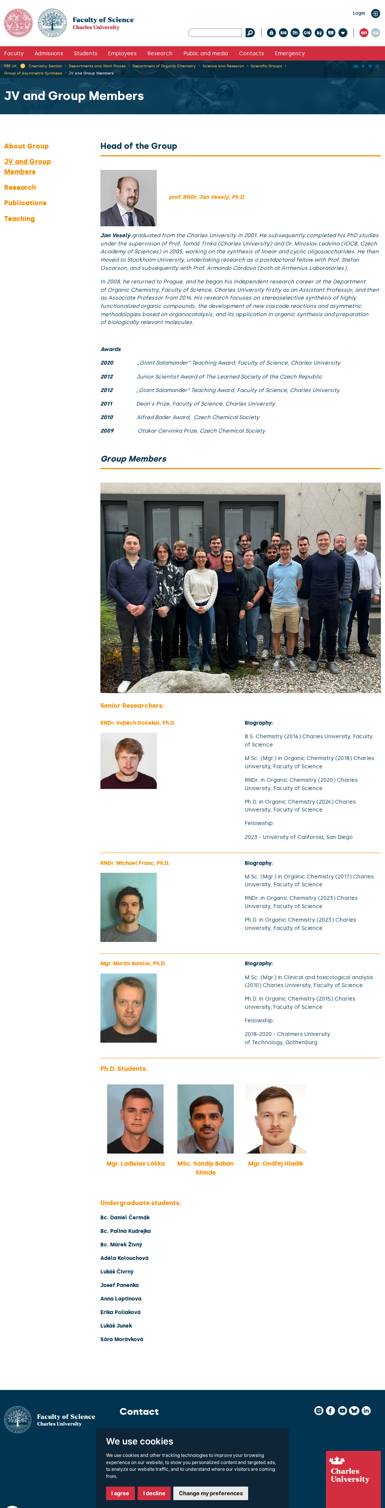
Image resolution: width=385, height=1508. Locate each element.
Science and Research (223, 66)
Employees (122, 53)
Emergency (290, 53)
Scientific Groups (266, 66)
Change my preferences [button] (211, 1493)
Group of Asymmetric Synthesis (33, 73)
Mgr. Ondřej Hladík (275, 1163)
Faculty (14, 53)
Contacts (251, 53)
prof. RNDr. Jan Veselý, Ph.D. (207, 197)
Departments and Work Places (97, 66)
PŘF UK (10, 66)
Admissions (49, 53)
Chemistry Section (45, 66)
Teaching (19, 219)
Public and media (205, 53)
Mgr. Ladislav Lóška (135, 1163)
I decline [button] (154, 1493)
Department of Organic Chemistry (164, 66)
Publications (25, 203)
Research (160, 53)
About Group (26, 146)
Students (85, 53)
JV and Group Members (91, 73)
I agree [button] (120, 1493)
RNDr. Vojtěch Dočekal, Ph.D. (137, 722)
